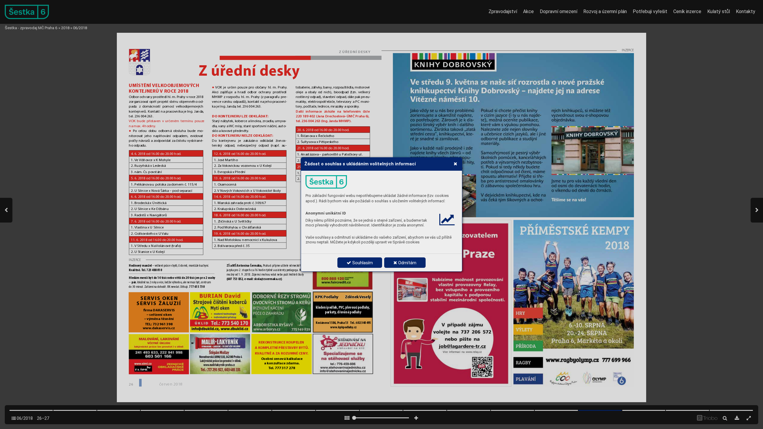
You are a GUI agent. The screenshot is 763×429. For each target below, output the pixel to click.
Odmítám (406, 262)
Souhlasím (362, 262)
